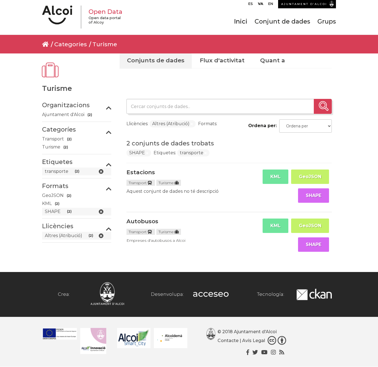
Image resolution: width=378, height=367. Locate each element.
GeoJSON (310, 176)
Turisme (104, 44)
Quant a (272, 60)
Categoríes (70, 44)
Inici (240, 21)
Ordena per (262, 125)
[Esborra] (192, 124)
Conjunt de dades (282, 21)
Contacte (228, 340)
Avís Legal (253, 340)
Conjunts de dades (155, 60)
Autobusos (142, 221)
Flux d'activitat (222, 60)
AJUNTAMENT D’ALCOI (304, 4)
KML (275, 176)
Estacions (140, 172)
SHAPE (313, 195)
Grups (326, 21)
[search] (323, 106)
